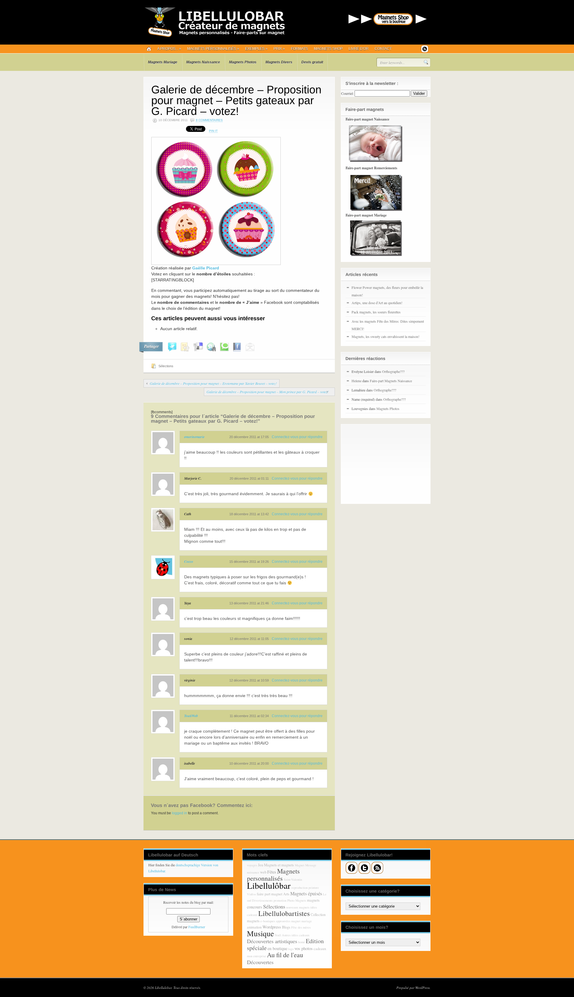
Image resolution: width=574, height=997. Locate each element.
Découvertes (260, 962)
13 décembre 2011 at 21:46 (249, 603)
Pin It (213, 130)
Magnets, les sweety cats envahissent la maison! (385, 336)
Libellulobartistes (284, 913)
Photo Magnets (296, 900)
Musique (260, 933)
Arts (286, 894)
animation (254, 927)
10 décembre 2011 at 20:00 (249, 763)
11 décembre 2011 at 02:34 (249, 716)
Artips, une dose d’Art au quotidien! (377, 302)
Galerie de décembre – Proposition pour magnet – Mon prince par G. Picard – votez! (268, 391)
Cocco (188, 561)
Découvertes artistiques (272, 941)
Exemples (256, 49)
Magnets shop (328, 49)
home (301, 942)
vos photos (303, 948)
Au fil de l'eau (285, 954)
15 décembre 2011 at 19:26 (249, 561)
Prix (279, 49)
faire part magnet (269, 894)
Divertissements (262, 900)
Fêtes (271, 872)
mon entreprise (256, 956)
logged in (179, 813)
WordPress (422, 987)
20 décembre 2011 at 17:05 (249, 437)
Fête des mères (301, 927)
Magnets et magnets (279, 865)
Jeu (260, 865)
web (263, 872)
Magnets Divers (278, 62)
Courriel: (347, 93)
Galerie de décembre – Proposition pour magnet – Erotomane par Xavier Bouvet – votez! (213, 383)
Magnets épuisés (306, 893)
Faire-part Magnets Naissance (391, 380)
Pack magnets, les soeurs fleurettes (376, 312)
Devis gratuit (312, 62)
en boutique (277, 948)
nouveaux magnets (297, 907)
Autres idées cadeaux (295, 935)
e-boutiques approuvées (275, 921)
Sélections (165, 366)
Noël (278, 935)
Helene (356, 380)
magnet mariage (301, 921)
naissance (253, 872)
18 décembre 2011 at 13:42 (249, 514)
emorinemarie (194, 436)
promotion (280, 900)
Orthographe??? (393, 371)
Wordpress (271, 927)
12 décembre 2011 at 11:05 (249, 639)
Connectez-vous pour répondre (297, 437)
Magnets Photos (243, 62)
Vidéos (251, 894)
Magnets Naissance (203, 62)
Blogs (286, 927)
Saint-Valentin (293, 879)
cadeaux (320, 948)
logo (291, 949)
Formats (299, 49)
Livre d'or (359, 49)
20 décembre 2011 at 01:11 (249, 478)
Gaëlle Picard (205, 268)
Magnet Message (305, 865)
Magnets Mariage (162, 62)
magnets (313, 900)
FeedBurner (196, 926)
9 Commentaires (209, 120)
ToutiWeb (191, 715)
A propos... (169, 49)
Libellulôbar (269, 885)
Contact (383, 49)
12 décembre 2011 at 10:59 (249, 680)
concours (254, 907)
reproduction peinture (305, 887)
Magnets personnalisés (213, 49)
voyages (252, 865)
